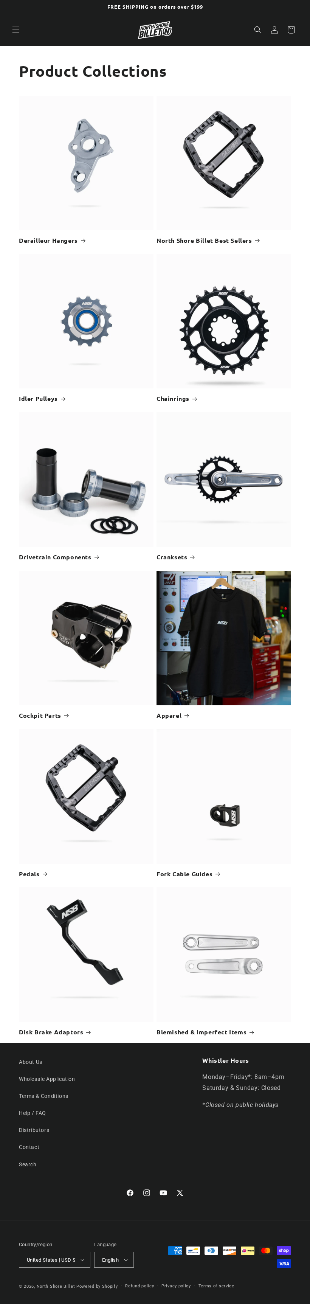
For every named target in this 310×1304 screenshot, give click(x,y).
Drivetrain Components (55, 557)
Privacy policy (176, 1286)
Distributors (34, 1130)
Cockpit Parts (40, 715)
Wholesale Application (47, 1079)
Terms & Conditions (43, 1096)
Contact (29, 1147)
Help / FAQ (32, 1113)
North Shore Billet (56, 1286)
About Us (30, 1062)
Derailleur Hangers (48, 240)
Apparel (169, 715)
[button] (16, 30)
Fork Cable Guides (184, 874)
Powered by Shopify (97, 1286)
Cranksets (172, 557)
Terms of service (216, 1286)
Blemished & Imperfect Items (201, 1032)
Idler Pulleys (38, 398)
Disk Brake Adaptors (51, 1032)
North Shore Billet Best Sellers (204, 240)
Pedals (29, 874)
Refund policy (139, 1286)
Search (28, 1164)
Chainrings (173, 398)
